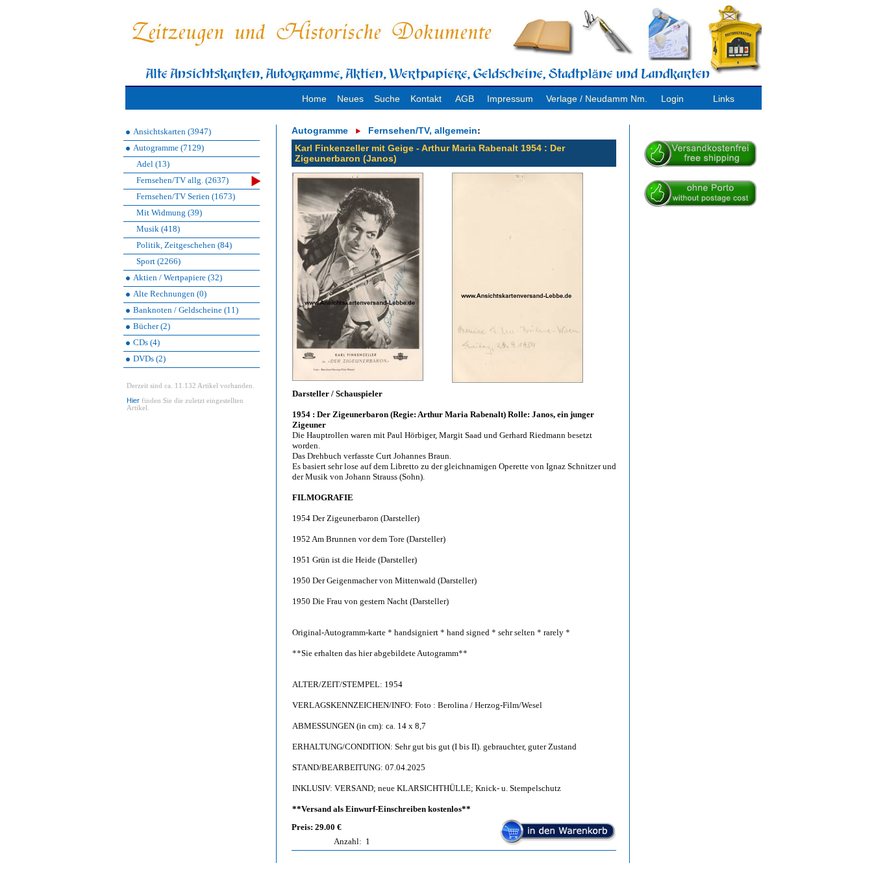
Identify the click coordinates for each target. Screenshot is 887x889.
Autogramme (320, 130)
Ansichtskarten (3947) (172, 131)
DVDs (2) (149, 358)
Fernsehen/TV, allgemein (422, 130)
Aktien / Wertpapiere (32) (177, 277)
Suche (387, 98)
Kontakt (426, 98)
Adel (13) (152, 164)
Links (723, 98)
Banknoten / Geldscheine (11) (185, 310)
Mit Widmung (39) (169, 212)
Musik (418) (158, 229)
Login (672, 98)
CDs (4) (146, 342)
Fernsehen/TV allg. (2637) (182, 180)
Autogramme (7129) (168, 147)
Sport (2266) (158, 261)
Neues (350, 98)
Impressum (510, 98)
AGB (464, 98)
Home (314, 98)
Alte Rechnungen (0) (169, 293)
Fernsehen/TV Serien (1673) (185, 196)
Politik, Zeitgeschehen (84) (184, 245)
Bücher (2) (151, 326)
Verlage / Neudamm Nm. (596, 98)
